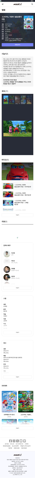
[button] (29, 100)
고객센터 (26, 444)
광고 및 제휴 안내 (19, 444)
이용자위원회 (24, 448)
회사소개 (12, 444)
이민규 (6, 38)
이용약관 (10, 448)
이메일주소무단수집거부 (25, 446)
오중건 (5, 316)
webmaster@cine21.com (19, 473)
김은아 (11, 40)
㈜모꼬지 (6, 351)
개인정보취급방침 (6, 446)
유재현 (5, 306)
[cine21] (17, 4)
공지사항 (7, 444)
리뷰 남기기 (17, 44)
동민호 (5, 311)
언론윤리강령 (16, 448)
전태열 (17, 38)
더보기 (17, 215)
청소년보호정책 (15, 446)
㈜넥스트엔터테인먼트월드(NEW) (12, 357)
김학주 (5, 321)
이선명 (6, 37)
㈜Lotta (5, 353)
